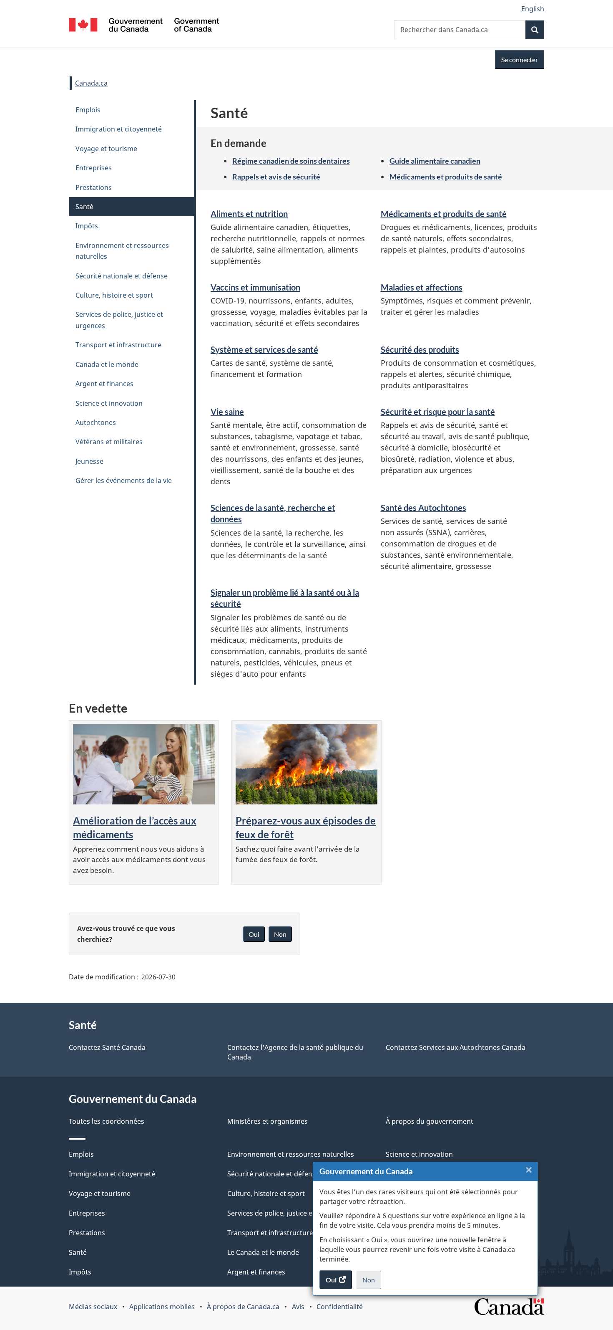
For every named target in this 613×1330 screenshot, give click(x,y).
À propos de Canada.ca (243, 1306)
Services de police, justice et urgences (119, 320)
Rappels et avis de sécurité (276, 176)
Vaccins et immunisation (255, 287)
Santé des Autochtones (423, 508)
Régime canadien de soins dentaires (291, 160)
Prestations (93, 187)
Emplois (87, 109)
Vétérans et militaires (109, 441)
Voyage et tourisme (106, 148)
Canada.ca (91, 83)
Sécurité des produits (420, 349)
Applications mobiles (162, 1306)
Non (371, 1282)
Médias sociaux (93, 1306)
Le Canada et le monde (263, 1252)
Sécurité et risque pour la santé (438, 412)
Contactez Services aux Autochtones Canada (455, 1047)
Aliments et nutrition (249, 214)
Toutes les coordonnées (106, 1121)
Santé (84, 206)
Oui (254, 934)
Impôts (86, 225)
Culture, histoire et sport (114, 295)
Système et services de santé (264, 349)
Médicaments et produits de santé (445, 176)
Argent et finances (104, 383)
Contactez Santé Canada (107, 1047)
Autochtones (95, 422)
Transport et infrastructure (118, 344)
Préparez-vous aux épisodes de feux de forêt (306, 827)
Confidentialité (340, 1306)
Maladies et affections (421, 287)
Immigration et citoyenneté (118, 129)
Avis (298, 1306)
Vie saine (227, 412)
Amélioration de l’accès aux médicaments (134, 827)
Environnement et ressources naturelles (122, 251)
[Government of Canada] (144, 26)
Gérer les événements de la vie (123, 480)
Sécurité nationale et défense (121, 276)
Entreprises (93, 167)
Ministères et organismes (267, 1121)
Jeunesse (89, 461)
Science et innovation (109, 403)
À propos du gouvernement (429, 1121)
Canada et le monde (106, 364)
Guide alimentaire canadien (434, 160)
